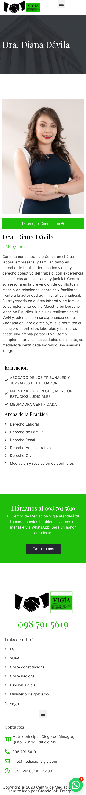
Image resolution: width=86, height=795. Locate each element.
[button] (61, 4)
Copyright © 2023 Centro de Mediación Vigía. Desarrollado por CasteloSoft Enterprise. (43, 789)
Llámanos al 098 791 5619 (43, 508)
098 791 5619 (43, 623)
